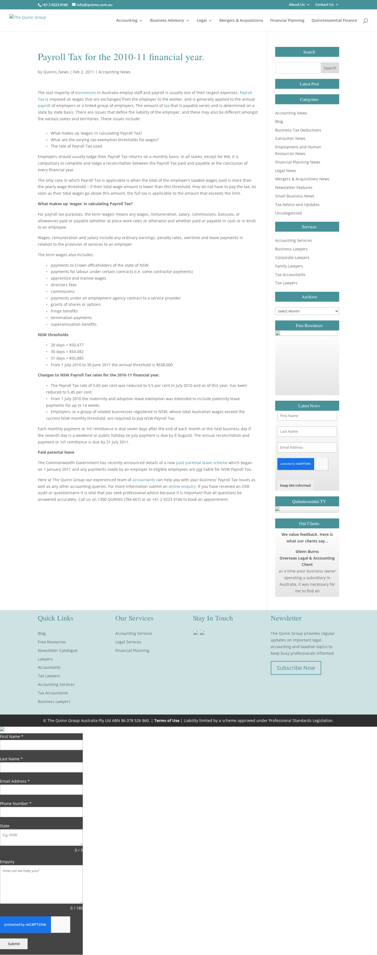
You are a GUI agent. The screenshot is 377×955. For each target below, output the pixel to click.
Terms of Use (166, 720)
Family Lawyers (289, 266)
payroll (44, 105)
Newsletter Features (293, 187)
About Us (297, 5)
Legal (202, 20)
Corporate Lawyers (292, 257)
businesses (85, 92)
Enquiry (7, 861)
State (4, 825)
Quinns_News (56, 71)
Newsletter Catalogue (58, 650)
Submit (14, 943)
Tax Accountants (290, 274)
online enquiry (182, 486)
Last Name (11, 758)
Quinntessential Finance (334, 20)
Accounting (126, 20)
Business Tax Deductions (298, 130)
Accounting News (115, 71)
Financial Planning (287, 20)
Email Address (15, 781)
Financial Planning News (297, 162)
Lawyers (45, 659)
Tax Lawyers (286, 282)
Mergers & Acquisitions (241, 20)
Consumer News (290, 138)
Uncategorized (288, 213)
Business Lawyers (291, 249)
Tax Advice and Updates (297, 204)
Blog (279, 121)
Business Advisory (167, 20)
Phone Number (15, 803)
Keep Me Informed (295, 485)
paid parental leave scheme (202, 462)
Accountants (49, 667)
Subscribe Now (296, 668)
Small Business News (294, 196)
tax (166, 105)
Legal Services (128, 641)
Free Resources (52, 641)
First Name (11, 736)
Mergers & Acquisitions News (302, 178)
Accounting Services (293, 240)
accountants (143, 479)
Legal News (285, 170)
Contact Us (324, 5)
